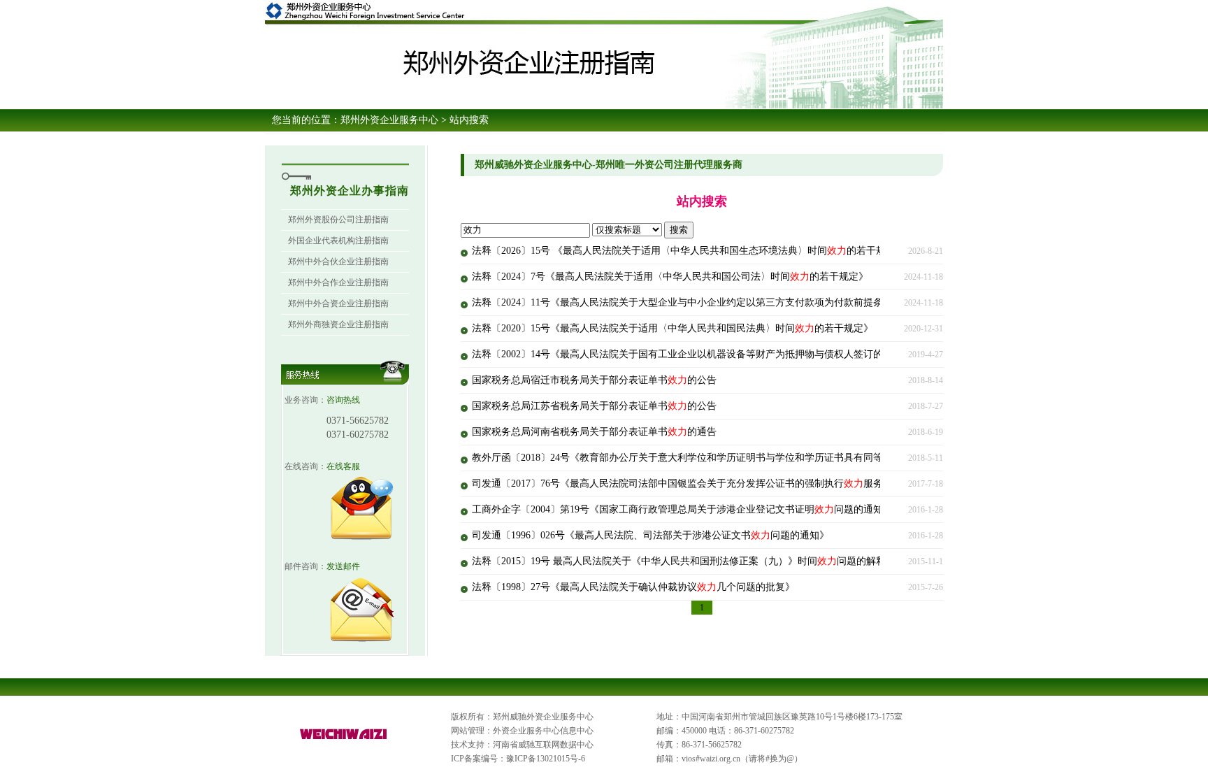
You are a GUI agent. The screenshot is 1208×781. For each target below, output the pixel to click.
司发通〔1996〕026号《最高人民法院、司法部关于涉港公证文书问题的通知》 (650, 535)
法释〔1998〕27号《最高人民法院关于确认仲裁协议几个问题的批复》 (633, 587)
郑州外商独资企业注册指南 (338, 324)
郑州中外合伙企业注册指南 (338, 261)
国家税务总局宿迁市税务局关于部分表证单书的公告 (594, 380)
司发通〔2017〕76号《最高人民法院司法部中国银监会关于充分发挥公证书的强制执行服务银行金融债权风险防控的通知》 (746, 483)
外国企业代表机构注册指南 (338, 240)
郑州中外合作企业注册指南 (338, 282)
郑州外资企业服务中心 (389, 120)
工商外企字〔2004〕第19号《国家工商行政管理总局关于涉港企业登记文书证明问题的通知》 (682, 509)
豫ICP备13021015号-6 (545, 759)
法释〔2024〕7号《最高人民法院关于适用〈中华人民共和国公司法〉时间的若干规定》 (670, 276)
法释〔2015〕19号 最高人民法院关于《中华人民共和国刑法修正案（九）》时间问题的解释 (679, 561)
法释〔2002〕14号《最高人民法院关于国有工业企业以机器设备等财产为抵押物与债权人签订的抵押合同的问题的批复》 (741, 354)
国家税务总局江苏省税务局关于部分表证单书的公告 (594, 406)
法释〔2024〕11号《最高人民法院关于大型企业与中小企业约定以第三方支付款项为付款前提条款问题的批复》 (721, 302)
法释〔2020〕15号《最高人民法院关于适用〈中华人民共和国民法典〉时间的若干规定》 (672, 328)
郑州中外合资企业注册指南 (338, 303)
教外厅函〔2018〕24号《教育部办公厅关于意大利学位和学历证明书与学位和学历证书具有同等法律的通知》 (716, 457)
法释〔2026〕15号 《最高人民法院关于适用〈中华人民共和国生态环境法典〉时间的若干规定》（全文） (708, 250)
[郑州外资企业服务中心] (344, 740)
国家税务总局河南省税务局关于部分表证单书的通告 (594, 432)
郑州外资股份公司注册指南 (338, 219)
